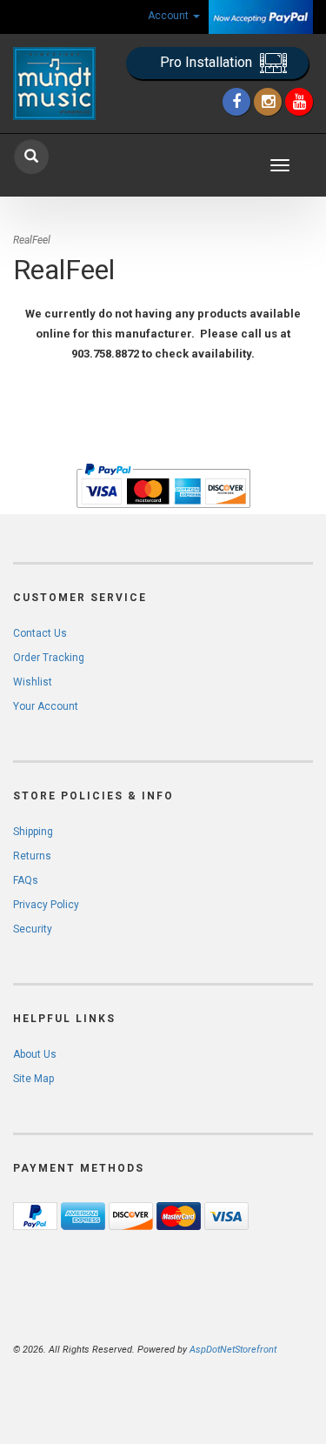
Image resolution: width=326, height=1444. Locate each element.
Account (169, 16)
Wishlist (32, 682)
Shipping (33, 832)
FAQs (25, 880)
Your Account (45, 706)
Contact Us (40, 633)
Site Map (33, 1079)
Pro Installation (208, 62)
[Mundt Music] (54, 83)
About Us (35, 1054)
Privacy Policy (46, 905)
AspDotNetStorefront (233, 1349)
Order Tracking (48, 658)
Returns (32, 856)
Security (32, 929)
